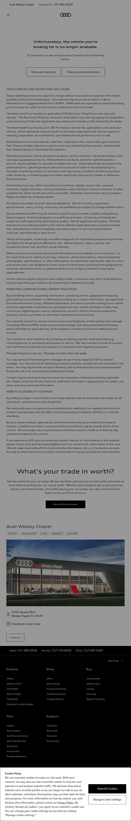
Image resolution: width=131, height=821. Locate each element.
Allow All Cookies (107, 788)
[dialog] (65, 794)
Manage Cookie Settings (107, 799)
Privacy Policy (66, 802)
